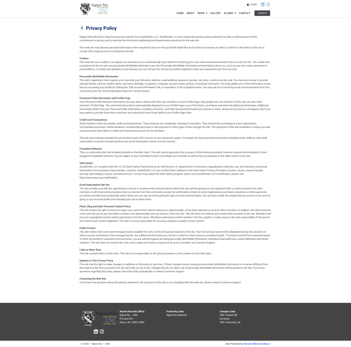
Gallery (215, 13)
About (191, 13)
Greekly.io (264, 343)
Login (253, 4)
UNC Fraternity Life (230, 322)
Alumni (228, 13)
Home (180, 13)
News (201, 13)
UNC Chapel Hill (228, 315)
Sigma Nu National (176, 315)
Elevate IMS (250, 343)
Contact (244, 13)
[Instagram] (268, 4)
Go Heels (225, 318)
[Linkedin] (263, 4)
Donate (262, 13)
